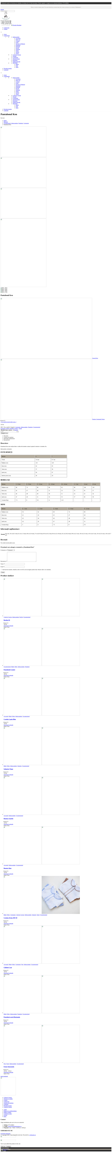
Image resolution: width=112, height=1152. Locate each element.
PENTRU (15, 63)
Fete (17, 65)
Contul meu (6, 27)
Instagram (8, 1133)
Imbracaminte (16, 37)
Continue (8, 1146)
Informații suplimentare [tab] (9, 438)
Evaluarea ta (4, 550)
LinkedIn (11, 428)
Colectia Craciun (17, 54)
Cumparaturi (7, 35)
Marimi (3, 430)
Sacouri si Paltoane (20, 44)
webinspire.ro (32, 1135)
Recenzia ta (4, 561)
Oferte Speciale (16, 61)
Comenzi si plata (8, 1113)
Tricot (17, 53)
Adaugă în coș (4, 433)
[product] (57, 597)
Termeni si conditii (8, 1099)
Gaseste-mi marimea (8, 1103)
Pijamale (18, 46)
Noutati (14, 56)
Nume (2, 564)
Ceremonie (15, 57)
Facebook (3, 428)
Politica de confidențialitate (10, 1111)
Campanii (6, 69)
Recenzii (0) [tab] (7, 440)
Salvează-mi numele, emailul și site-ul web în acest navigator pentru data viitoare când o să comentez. (26, 569)
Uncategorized (36, 427)
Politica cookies (7, 1112)
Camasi (17, 41)
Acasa (5, 34)
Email (20, 428)
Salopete (18, 49)
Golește (16, 430)
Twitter (7, 428)
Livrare (5, 1115)
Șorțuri (17, 52)
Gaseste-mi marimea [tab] (8, 437)
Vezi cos (3, 1146)
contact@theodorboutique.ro (14, 1126)
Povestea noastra (8, 68)
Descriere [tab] (6, 436)
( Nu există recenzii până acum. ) (8, 422)
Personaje (15, 60)
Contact (5, 29)
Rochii (17, 48)
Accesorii (18, 38)
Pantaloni (18, 45)
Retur (5, 1116)
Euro (4, 1150)
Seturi (17, 50)
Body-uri (18, 39)
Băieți (17, 64)
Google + (16, 428)
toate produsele (4, 1076)
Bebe (17, 67)
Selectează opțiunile (8, 625)
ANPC (5, 1109)
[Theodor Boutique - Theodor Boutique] (11, 25)
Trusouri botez (16, 59)
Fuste (17, 42)
